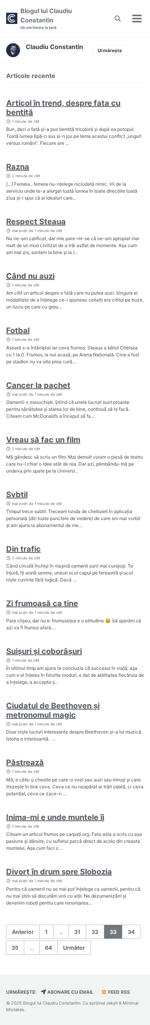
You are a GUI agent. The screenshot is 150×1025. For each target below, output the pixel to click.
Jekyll (112, 1003)
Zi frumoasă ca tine (42, 603)
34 (131, 931)
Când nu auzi (30, 276)
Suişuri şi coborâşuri (44, 651)
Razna (17, 166)
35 (15, 947)
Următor (74, 947)
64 (48, 947)
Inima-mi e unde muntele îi (55, 817)
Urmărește (110, 50)
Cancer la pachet (38, 385)
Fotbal (18, 330)
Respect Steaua (36, 221)
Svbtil (17, 494)
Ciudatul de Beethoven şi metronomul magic (53, 710)
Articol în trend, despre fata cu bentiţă (63, 107)
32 (95, 931)
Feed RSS (118, 992)
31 (77, 931)
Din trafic (23, 549)
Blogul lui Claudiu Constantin (46, 18)
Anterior (23, 931)
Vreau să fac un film (43, 439)
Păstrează (25, 762)
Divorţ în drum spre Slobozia (59, 871)
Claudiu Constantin (54, 47)
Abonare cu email (69, 992)
